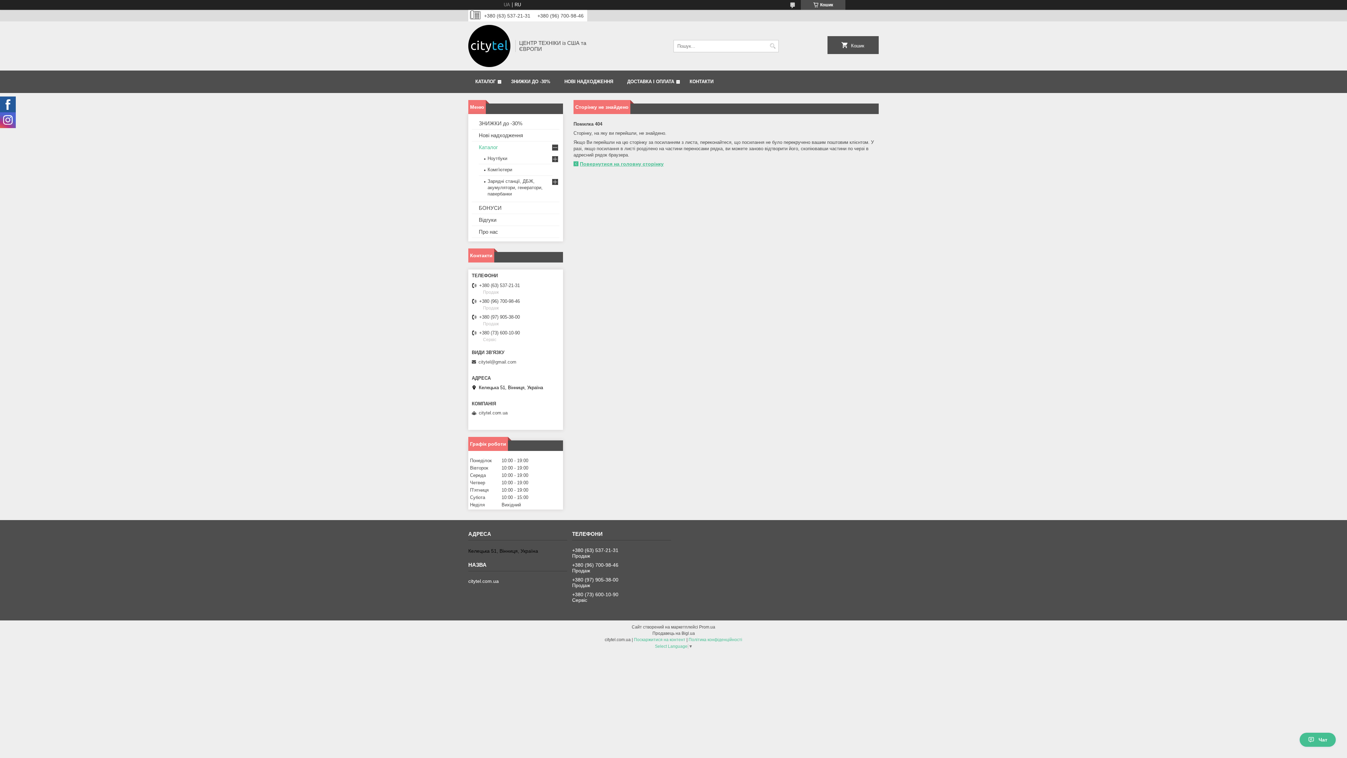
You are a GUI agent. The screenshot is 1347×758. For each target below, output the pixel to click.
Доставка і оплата (650, 81)
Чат (1323, 740)
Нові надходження (588, 81)
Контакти (701, 81)
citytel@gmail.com (497, 362)
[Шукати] (772, 46)
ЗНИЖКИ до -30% (530, 81)
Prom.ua (707, 627)
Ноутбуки (497, 158)
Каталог (485, 81)
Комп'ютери (500, 169)
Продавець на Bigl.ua (673, 633)
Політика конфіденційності (715, 639)
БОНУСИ (490, 208)
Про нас (488, 232)
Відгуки (487, 220)
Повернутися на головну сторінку (622, 164)
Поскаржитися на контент (659, 639)
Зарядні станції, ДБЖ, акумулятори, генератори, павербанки (515, 188)
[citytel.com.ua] (489, 46)
